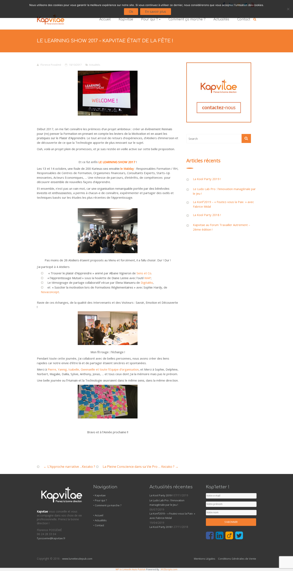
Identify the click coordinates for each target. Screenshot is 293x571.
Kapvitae (126, 19)
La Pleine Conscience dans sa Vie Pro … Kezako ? (140, 466)
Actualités (221, 19)
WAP (147, 278)
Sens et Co (143, 273)
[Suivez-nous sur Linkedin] (219, 535)
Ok (131, 11)
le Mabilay (127, 169)
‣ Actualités (100, 520)
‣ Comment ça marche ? (107, 505)
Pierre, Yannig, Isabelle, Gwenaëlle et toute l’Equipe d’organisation (93, 369)
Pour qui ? (149, 19)
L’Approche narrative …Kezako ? (69, 466)
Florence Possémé (50, 64)
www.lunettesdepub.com (77, 558)
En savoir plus (155, 11)
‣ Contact (98, 525)
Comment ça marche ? (186, 19)
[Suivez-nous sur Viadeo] (229, 535)
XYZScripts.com (169, 569)
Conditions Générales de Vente (237, 558)
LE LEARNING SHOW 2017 (117, 162)
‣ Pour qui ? (100, 500)
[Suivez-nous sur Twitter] (239, 535)
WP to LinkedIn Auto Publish (131, 569)
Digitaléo (146, 283)
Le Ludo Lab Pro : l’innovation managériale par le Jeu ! (224, 191)
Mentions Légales (204, 558)
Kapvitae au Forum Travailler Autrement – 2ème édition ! (221, 227)
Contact (243, 19)
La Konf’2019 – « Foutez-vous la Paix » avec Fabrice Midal (223, 204)
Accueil (105, 19)
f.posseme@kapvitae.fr (51, 538)
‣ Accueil (98, 515)
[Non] (288, 9)
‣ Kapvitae (99, 495)
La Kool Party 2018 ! (207, 215)
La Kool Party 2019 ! (207, 179)
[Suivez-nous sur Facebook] (210, 535)
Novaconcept (50, 292)
